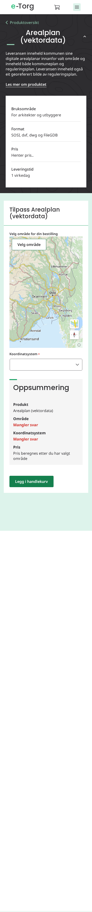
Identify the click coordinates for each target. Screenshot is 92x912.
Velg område (29, 244)
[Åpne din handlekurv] (58, 7)
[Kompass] (74, 334)
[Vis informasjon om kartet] (79, 345)
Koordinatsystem (23, 354)
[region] (46, 292)
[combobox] (46, 365)
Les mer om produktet (26, 84)
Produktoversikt (24, 22)
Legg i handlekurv (31, 481)
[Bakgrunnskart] (74, 323)
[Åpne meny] (77, 7)
